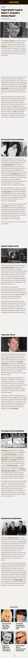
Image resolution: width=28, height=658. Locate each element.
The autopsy (4, 450)
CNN (15, 111)
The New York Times (12, 465)
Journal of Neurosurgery (7, 267)
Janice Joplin (4, 459)
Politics (3, 6)
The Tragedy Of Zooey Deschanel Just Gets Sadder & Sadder (20, 626)
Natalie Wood (20, 457)
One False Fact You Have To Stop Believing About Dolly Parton (6, 626)
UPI (7, 358)
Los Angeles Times (14, 173)
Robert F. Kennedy (10, 40)
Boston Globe (6, 191)
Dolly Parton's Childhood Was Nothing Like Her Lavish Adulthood (6, 648)
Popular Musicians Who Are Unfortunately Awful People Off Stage (21, 648)
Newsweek (15, 408)
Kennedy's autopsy (13, 537)
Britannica (3, 46)
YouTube (5, 205)
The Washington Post (8, 164)
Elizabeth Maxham (6, 18)
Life (14, 106)
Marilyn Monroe (5, 457)
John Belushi (13, 459)
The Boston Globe (18, 579)
